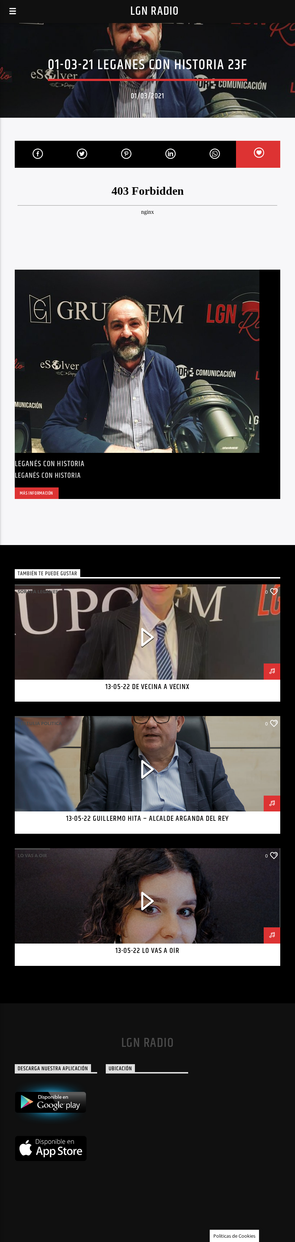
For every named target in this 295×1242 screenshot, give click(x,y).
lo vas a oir (32, 855)
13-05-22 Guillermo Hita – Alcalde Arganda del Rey (147, 818)
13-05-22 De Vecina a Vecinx (147, 687)
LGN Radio (154, 11)
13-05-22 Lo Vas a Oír (147, 951)
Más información (36, 493)
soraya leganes (38, 591)
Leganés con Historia (50, 464)
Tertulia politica (40, 723)
